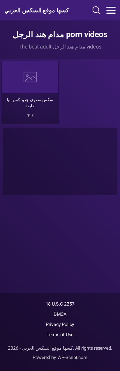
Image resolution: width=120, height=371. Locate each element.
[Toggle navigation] (111, 10)
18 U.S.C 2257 (60, 304)
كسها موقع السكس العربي (36, 10)
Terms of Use (60, 334)
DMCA (60, 314)
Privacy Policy (60, 324)
